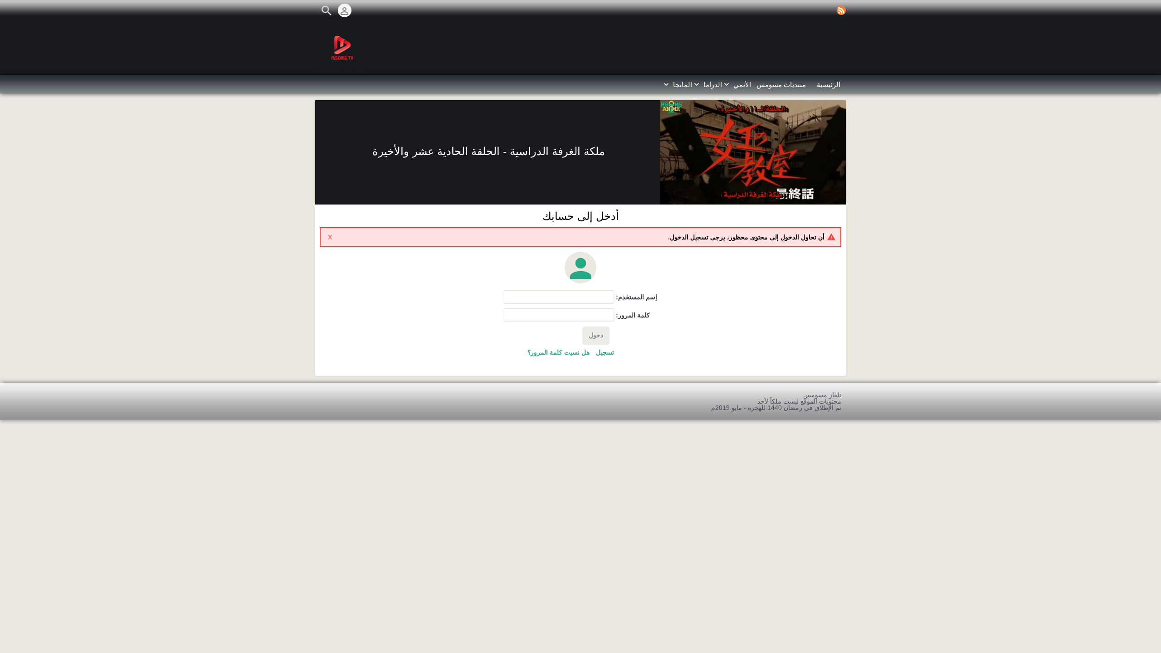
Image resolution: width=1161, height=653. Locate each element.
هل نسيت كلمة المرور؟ (558, 352)
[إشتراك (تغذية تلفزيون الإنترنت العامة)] (841, 10)
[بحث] (326, 10)
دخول (596, 335)
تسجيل (605, 352)
